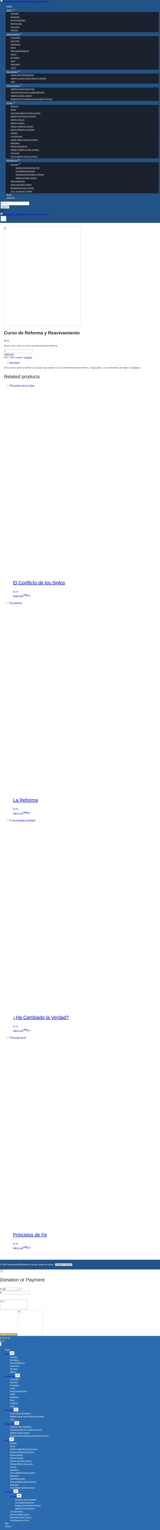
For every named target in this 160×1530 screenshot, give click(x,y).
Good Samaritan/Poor (20, 51)
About (7, 1354)
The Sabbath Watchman (25, 171)
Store (7, 1440)
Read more (18, 596)
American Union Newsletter (22, 89)
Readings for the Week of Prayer (30, 175)
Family (13, 48)
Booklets (15, 106)
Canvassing (15, 38)
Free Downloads (18, 181)
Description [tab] (14, 362)
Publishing (15, 64)
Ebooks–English (17, 120)
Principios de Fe (30, 1234)
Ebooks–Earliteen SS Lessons (23, 116)
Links (13, 82)
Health (13, 54)
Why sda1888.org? (18, 20)
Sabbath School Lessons (21, 96)
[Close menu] (0, 1344)
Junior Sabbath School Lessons (24, 140)
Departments (10, 1376)
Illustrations (16, 136)
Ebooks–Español (18, 123)
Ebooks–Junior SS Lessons (22, 126)
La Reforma (25, 800)
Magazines (15, 143)
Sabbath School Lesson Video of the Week (28, 78)
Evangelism (15, 44)
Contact (11, 198)
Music (13, 61)
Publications (9, 1424)
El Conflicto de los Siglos (39, 582)
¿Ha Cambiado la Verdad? (41, 1017)
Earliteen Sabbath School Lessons (25, 113)
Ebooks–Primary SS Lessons (22, 130)
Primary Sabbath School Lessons (25, 150)
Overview (15, 14)
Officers (14, 30)
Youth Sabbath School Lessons (24, 157)
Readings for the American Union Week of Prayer (31, 99)
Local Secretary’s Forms (21, 191)
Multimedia (15, 58)
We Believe (15, 17)
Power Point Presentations (22, 75)
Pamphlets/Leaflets (19, 146)
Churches (15, 27)
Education (15, 41)
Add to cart (9, 355)
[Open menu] (3, 218)
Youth (13, 68)
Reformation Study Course (22, 188)
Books (13, 110)
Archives (13, 1496)
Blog (9, 195)
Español (14, 133)
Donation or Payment (63, 1265)
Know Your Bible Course (21, 185)
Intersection (16, 24)
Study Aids (15, 153)
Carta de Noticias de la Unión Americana (27, 92)
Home (9, 7)
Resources (9, 1492)
